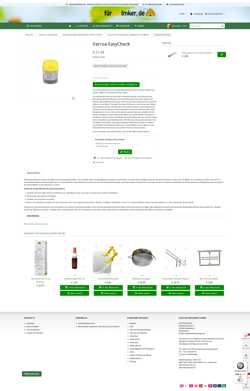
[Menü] (245, 362)
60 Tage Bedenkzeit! (154, 4)
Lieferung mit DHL (176, 4)
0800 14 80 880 (188, 349)
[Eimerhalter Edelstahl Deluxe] (175, 258)
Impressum (134, 342)
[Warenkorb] (221, 54)
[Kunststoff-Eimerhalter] (108, 258)
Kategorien (35, 26)
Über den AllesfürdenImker (140, 330)
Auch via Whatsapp (189, 354)
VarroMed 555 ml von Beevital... (41, 280)
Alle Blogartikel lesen (86, 323)
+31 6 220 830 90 (189, 352)
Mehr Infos (33, 173)
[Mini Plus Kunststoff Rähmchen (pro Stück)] (209, 258)
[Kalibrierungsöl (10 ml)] (74, 258)
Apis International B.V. (187, 368)
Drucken (100, 162)
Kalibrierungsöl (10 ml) (74, 279)
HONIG (141, 26)
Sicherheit (134, 336)
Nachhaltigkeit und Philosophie (142, 349)
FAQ (131, 327)
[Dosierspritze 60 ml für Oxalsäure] (172, 54)
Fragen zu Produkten (35, 333)
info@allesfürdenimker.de (195, 334)
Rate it (126, 152)
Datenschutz (135, 339)
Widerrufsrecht (135, 346)
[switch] (240, 380)
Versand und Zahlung (138, 333)
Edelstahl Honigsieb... (142, 279)
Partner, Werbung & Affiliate (140, 355)
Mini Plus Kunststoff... (209, 279)
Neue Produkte (103, 26)
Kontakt (83, 26)
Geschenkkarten (33, 330)
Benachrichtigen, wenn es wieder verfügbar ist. (116, 84)
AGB (131, 352)
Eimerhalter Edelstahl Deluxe (175, 279)
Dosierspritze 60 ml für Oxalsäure (197, 53)
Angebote (30, 323)
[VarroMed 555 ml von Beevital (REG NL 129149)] (40, 258)
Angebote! (124, 26)
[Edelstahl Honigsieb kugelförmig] (142, 258)
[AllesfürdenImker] (125, 14)
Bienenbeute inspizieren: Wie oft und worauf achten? (99, 327)
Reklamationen (136, 358)
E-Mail (205, 344)
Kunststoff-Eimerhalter (108, 279)
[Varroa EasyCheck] (73, 98)
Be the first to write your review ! (36, 224)
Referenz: (96, 57)
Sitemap (133, 362)
